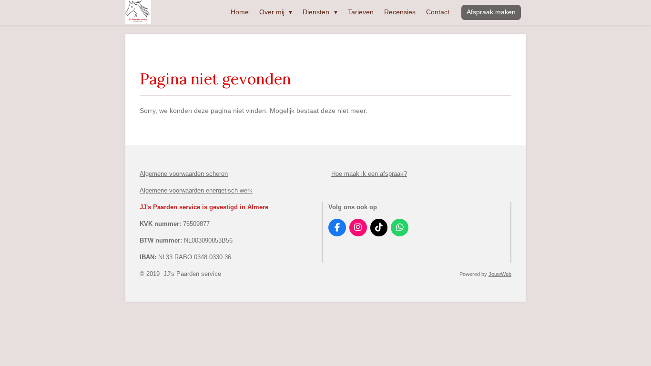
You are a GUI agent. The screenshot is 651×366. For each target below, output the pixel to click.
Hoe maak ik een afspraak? (369, 173)
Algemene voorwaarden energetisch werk (196, 190)
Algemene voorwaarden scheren (184, 173)
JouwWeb (499, 274)
